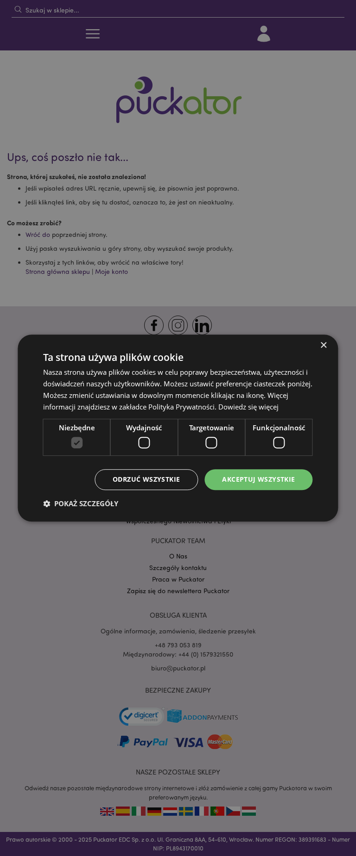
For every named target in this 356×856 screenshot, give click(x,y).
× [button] (323, 345)
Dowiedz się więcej (248, 406)
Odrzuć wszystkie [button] (146, 479)
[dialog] (178, 428)
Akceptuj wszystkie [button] (258, 479)
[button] (80, 503)
